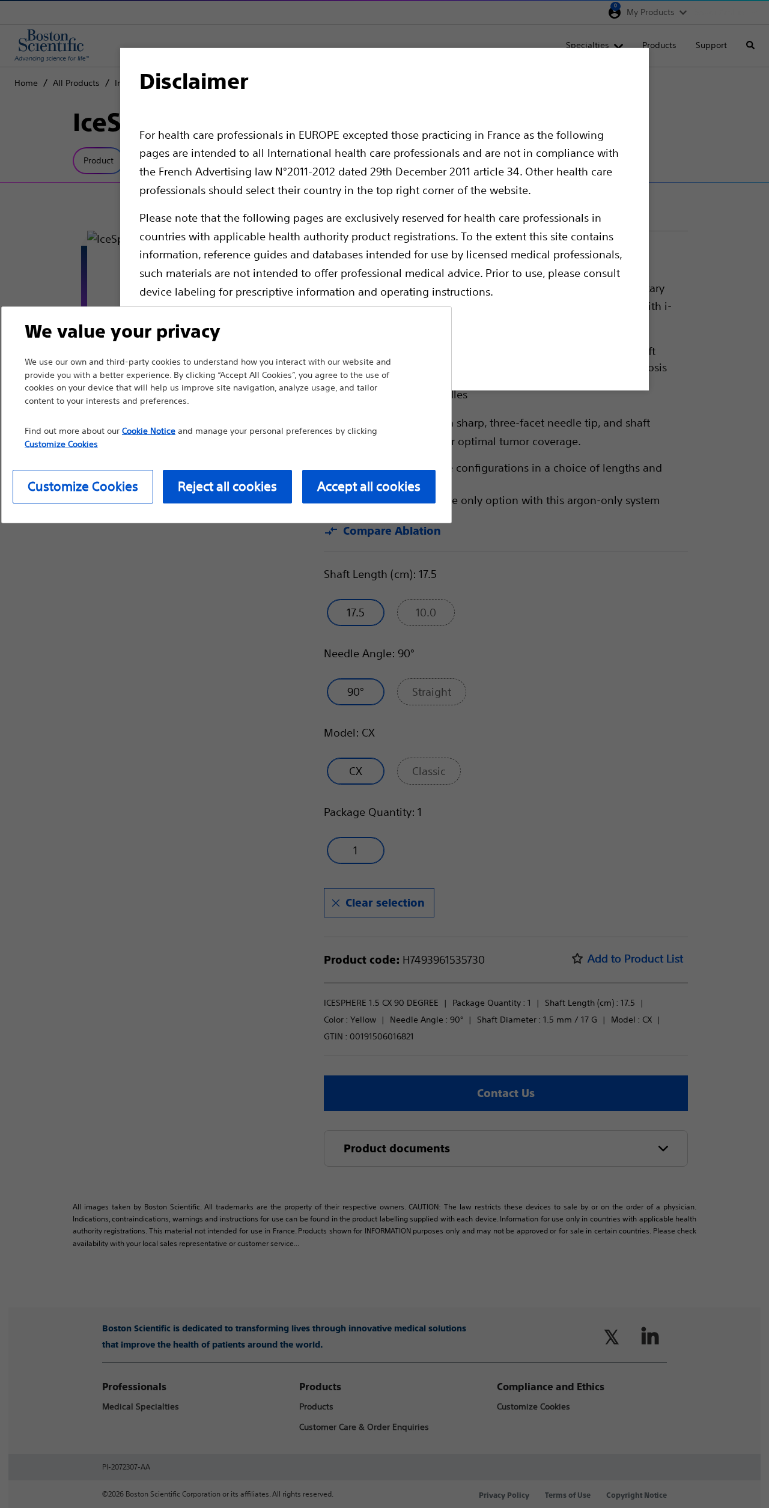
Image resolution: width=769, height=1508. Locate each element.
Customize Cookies (83, 486)
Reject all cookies (227, 486)
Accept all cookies (369, 486)
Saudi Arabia (720, 12)
